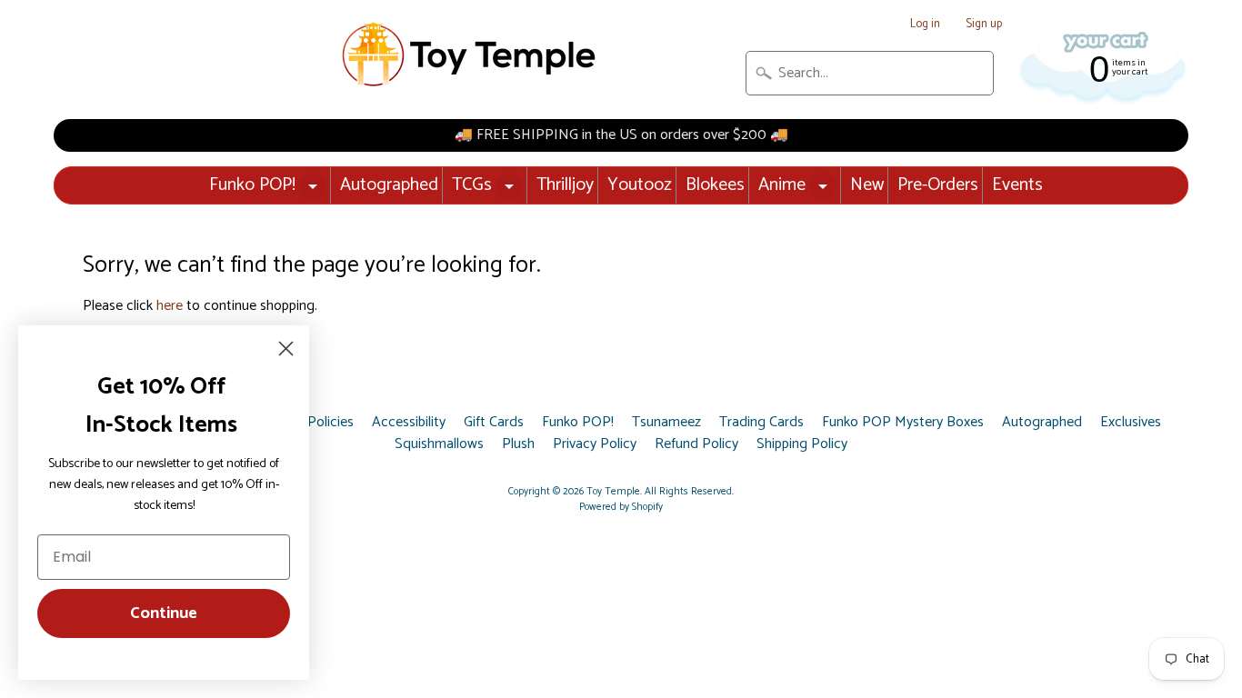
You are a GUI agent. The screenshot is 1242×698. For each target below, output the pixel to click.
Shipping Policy (801, 444)
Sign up (984, 25)
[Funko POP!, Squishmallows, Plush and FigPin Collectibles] (471, 55)
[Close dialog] (286, 348)
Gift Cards (494, 423)
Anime (782, 185)
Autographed (389, 185)
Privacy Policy (594, 444)
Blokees (715, 185)
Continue (163, 613)
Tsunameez (666, 423)
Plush (518, 444)
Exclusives (1130, 423)
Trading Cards (761, 423)
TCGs (472, 185)
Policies (330, 423)
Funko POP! (252, 185)
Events (1017, 185)
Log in (925, 25)
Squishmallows (439, 444)
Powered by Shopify (621, 507)
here (169, 306)
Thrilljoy (565, 185)
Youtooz (639, 185)
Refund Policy (696, 444)
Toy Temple (613, 492)
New (867, 185)
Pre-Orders (937, 185)
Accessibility (409, 423)
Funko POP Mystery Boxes (903, 423)
